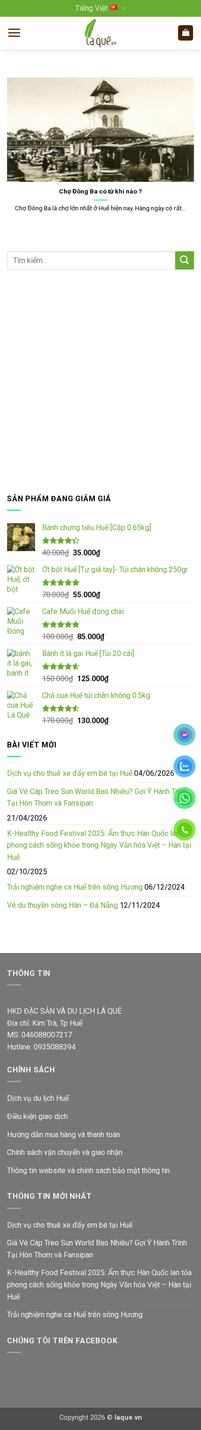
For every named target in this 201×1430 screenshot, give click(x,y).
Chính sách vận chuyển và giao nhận (64, 1152)
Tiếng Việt (91, 8)
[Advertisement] (100, 381)
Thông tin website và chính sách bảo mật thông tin (88, 1170)
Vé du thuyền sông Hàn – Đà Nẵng (62, 905)
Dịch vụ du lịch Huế (38, 1098)
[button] (14, 33)
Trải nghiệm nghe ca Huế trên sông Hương (75, 887)
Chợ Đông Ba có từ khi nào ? (100, 191)
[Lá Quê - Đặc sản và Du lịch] (100, 33)
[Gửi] (184, 260)
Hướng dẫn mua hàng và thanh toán (63, 1134)
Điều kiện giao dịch (37, 1116)
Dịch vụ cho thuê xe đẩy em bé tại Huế (69, 773)
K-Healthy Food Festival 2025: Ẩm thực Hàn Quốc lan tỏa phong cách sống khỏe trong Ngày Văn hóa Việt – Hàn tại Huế (99, 845)
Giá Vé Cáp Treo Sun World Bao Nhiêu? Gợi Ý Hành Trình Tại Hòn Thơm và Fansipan (97, 797)
